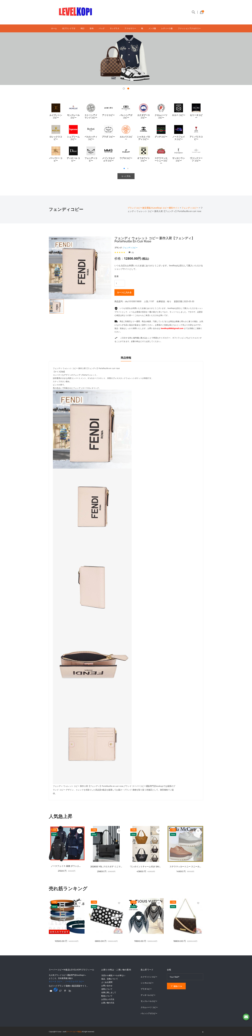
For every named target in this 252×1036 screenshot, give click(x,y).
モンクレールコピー (149, 1001)
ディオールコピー (148, 995)
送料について (106, 989)
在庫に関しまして (108, 992)
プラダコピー (146, 989)
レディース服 (167, 28)
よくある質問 (106, 982)
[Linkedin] (70, 991)
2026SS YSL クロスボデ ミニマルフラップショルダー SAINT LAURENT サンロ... (106, 866)
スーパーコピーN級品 (74, 1032)
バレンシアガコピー (149, 1013)
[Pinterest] (65, 991)
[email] (246, 1017)
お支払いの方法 (107, 999)
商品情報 (126, 357)
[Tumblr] (56, 989)
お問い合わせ (106, 985)
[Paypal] (51, 991)
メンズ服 (152, 28)
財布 (92, 28)
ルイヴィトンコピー (149, 977)
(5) (132, 252)
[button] (124, 88)
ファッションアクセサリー (189, 28)
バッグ (102, 28)
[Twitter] (60, 991)
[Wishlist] (79, 831)
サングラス (114, 28)
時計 (83, 28)
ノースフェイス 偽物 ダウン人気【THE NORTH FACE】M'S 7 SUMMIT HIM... (67, 866)
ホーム (54, 28)
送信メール (177, 986)
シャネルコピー (147, 983)
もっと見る (126, 176)
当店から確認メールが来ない (113, 975)
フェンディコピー (130, 247)
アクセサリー (130, 28)
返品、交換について (109, 978)
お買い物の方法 (107, 1002)
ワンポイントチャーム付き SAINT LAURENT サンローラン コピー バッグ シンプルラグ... (146, 866)
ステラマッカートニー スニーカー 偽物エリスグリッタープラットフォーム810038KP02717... (185, 866)
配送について (106, 996)
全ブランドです (69, 28)
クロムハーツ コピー (149, 1007)
